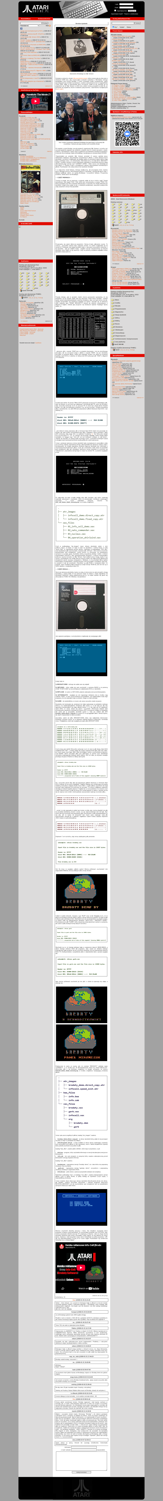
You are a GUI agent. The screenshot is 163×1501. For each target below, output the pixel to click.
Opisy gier (22, 301)
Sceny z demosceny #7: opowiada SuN (32, 41)
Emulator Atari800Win (26, 156)
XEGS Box (115, 390)
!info (128, 210)
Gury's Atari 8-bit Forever (28, 210)
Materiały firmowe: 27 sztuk (28, 198)
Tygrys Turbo (116, 374)
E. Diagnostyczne (119, 336)
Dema (129, 27)
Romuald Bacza (117, 244)
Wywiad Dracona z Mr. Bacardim (122, 231)
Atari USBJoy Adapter (118, 271)
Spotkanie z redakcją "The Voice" (30, 58)
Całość (25, 297)
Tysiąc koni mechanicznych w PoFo (31, 31)
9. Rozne (116, 324)
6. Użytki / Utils (116, 92)
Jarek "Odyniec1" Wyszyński (121, 257)
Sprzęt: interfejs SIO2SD (119, 284)
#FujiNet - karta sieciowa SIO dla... (122, 51)
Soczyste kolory (117, 388)
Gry (115, 27)
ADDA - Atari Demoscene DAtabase (122, 199)
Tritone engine (24, 146)
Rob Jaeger (115, 251)
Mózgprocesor (24, 310)
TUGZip (40, 297)
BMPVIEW (23, 142)
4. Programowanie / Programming (122, 89)
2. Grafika (116, 303)
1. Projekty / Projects (118, 85)
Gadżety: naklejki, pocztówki (121, 276)
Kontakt (21, 220)
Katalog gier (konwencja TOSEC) (30, 294)
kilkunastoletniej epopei (80, 78)
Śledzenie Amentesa (118, 245)
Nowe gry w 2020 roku (27, 128)
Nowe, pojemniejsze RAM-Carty (122, 268)
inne (36, 288)
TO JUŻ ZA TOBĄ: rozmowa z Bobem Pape (125, 248)
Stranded (23, 304)
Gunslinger (23, 305)
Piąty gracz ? (116, 57)
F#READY (115, 237)
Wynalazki (114, 359)
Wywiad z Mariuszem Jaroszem (122, 230)
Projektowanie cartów (118, 371)
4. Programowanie (119, 309)
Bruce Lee (23, 312)
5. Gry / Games (117, 91)
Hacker (22, 318)
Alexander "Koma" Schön (120, 254)
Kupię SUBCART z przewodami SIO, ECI (124, 48)
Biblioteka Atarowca (26, 164)
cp (141, 204)
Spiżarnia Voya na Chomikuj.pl (29, 201)
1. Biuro (116, 300)
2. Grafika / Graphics (118, 86)
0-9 (23, 273)
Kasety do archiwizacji (119, 63)
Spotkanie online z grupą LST (29, 75)
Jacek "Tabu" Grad (118, 253)
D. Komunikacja (118, 333)
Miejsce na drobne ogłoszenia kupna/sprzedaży (127, 279)
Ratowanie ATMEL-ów (119, 370)
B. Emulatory (117, 327)
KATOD (114, 240)
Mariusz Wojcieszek (118, 242)
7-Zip (36, 297)
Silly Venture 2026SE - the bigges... (123, 70)
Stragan (113, 267)
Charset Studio (116, 39)
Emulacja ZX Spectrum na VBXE (30, 134)
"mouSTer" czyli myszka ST (120, 270)
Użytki (122, 27)
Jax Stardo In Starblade (27, 315)
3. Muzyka (116, 306)
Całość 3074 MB (27, 290)
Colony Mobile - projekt (27, 333)
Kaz (74, 1300)
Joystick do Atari (117, 373)
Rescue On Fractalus (27, 302)
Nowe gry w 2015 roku (27, 137)
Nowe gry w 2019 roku (27, 130)
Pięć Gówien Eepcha (26, 308)
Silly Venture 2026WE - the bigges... (123, 79)
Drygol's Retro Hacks (27, 215)
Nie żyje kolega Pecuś (27, 47)
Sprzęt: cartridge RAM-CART (121, 278)
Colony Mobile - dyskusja (27, 332)
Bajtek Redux (24, 203)
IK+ (113, 67)
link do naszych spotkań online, (121, 117)
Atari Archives (24, 214)
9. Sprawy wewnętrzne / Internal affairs (124, 97)
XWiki (22, 209)
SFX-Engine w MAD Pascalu (29, 119)
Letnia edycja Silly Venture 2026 (30, 37)
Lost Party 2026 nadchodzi (28, 52)
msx (135, 213)
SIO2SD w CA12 (117, 368)
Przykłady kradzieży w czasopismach (124, 42)
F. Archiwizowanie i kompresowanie (125, 339)
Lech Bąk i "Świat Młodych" (120, 234)
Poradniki (22, 116)
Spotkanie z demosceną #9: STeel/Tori (32, 34)
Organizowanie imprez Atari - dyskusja (31, 329)
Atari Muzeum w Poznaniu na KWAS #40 (32, 44)
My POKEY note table (118, 54)
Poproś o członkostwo (131, 14)
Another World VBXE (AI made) (121, 36)
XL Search (23, 217)
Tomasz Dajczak (117, 233)
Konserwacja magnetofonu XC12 (30, 127)
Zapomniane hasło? (117, 14)
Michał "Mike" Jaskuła (119, 236)
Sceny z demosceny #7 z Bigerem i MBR (33, 70)
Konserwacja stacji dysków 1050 (30, 125)
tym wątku (60, 89)
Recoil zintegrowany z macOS (29, 78)
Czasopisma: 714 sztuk (27, 194)
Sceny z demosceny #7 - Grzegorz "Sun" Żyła (34, 49)
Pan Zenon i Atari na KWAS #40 (30, 55)
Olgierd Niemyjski (117, 260)
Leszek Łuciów (116, 247)
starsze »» (48, 86)
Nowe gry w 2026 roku (27, 117)
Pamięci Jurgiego (25, 40)
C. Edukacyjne (118, 330)
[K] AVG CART (116, 60)
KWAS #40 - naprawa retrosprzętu (31, 67)
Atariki (22, 207)
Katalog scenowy (116, 202)
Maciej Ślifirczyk (117, 256)
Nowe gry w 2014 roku (27, 145)
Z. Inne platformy (119, 342)
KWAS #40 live (24, 61)
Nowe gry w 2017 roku (27, 131)
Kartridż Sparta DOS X (27, 122)
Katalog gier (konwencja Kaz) (29, 265)
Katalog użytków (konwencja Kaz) (122, 291)
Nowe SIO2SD (116, 367)
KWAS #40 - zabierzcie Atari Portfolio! (31, 64)
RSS (47, 25)
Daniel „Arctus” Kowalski (119, 239)
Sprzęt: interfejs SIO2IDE (120, 282)
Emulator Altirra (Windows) (28, 161)
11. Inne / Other (117, 100)
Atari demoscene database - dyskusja (31, 330)
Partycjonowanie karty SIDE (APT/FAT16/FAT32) (35, 139)
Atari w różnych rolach (119, 391)
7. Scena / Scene (117, 94)
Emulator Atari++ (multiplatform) (29, 159)
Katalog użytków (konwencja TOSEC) (123, 348)
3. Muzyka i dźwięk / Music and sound (124, 88)
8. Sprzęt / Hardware (118, 96)
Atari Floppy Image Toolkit (28, 73)
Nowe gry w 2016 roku (27, 136)
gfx (141, 207)
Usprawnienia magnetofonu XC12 (30, 123)
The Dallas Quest (25, 316)
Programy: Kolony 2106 (119, 273)
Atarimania (23, 212)
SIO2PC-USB (116, 365)
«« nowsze (24, 321)
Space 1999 (24, 307)
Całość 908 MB (119, 344)
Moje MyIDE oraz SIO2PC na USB (122, 380)
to (92, 434)
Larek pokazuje (25, 133)
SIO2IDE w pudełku (118, 393)
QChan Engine (24, 148)
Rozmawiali (115, 228)
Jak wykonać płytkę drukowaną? (122, 384)
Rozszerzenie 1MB (118, 377)
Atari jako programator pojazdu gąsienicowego (126, 361)
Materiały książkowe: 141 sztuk (30, 197)
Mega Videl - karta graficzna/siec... (122, 73)
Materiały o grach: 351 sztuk (29, 200)
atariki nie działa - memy (119, 45)
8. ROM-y (116, 321)
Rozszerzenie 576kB (118, 387)
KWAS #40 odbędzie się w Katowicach (32, 81)
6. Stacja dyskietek (119, 315)
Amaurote (23, 313)
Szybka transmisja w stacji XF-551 (122, 76)
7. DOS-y (116, 318)
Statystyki (23, 335)
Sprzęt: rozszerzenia (118, 275)
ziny (128, 222)
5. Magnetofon (118, 312)
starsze (49, 151)
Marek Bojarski (116, 259)
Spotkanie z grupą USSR (28, 63)
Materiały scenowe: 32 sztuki (29, 195)
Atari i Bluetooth (117, 364)
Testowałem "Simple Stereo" (120, 376)
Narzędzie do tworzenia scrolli (29, 120)
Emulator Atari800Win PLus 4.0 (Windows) (33, 158)
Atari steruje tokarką (118, 394)
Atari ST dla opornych (27, 143)
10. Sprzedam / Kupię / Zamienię (122, 99)
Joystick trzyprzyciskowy (120, 379)
